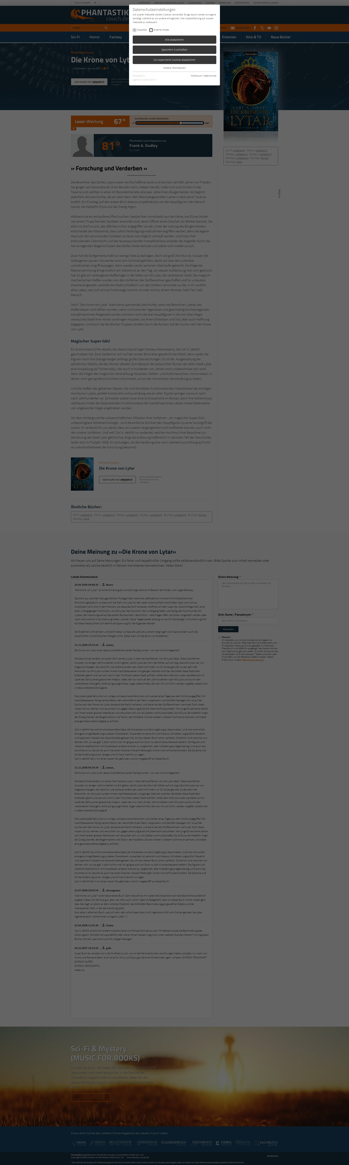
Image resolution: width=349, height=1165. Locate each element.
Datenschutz (210, 75)
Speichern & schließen (174, 49)
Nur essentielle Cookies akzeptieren (175, 59)
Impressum (196, 75)
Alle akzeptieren (174, 39)
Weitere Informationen (174, 67)
